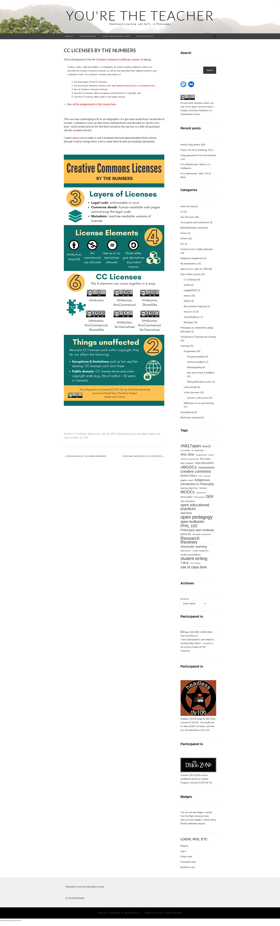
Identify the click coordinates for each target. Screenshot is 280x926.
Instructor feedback (196, 362)
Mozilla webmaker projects (193, 823)
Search (209, 70)
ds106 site (209, 722)
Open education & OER (116, 36)
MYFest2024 (199, 497)
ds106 (186, 285)
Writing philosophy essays (199, 382)
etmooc (187, 295)
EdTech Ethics (145, 36)
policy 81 (186, 534)
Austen (211, 455)
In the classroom (191, 392)
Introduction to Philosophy (197, 484)
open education (188, 501)
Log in (183, 851)
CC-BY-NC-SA (205, 782)
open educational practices (195, 507)
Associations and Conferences (195, 222)
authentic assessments (190, 459)
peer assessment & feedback (201, 372)
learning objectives (189, 488)
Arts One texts (187, 217)
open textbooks (192, 522)
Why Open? (195, 643)
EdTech (184, 238)
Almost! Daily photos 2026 (193, 144)
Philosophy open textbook (197, 530)
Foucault (206, 476)
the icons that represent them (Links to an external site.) (128, 85)
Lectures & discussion (197, 398)
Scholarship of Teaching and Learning (198, 337)
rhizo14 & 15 (190, 312)
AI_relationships (198, 450)
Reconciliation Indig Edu (195, 306)
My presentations (189, 263)
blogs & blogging (187, 463)
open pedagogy (197, 517)
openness (186, 513)
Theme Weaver (173, 913)
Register (184, 846)
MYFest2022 (186, 497)
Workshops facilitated (191, 417)
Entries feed (186, 856)
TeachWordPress (192, 317)
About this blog (188, 206)
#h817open (191, 446)
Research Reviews (190, 540)
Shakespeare (186, 551)
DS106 (197, 775)
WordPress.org (187, 867)
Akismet (18, 920)
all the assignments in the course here (94, 104)
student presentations (191, 554)
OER (209, 497)
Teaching (185, 346)
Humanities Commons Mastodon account (84, 886)
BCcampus (205, 459)
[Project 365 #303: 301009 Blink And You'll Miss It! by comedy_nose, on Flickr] (198, 634)
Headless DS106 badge (192, 719)
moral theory (201, 493)
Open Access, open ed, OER (101, 434)
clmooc (184, 233)
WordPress (132, 913)
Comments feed (188, 862)
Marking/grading (194, 367)
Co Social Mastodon (74, 898)
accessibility (185, 450)
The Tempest (195, 563)
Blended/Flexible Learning (193, 228)
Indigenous (202, 480)
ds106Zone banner (189, 779)
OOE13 (187, 301)
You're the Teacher (140, 15)
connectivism (206, 467)
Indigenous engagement (192, 258)
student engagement (200, 551)
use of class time (194, 567)
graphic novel (187, 480)
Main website (88, 36)
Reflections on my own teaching (199, 403)
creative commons (196, 472)
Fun (182, 244)
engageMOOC (190, 290)
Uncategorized (187, 412)
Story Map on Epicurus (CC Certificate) (143, 456)
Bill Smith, (211, 719)
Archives (185, 599)
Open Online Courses (126, 434)
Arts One (187, 454)
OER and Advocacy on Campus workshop (85, 456)
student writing (194, 559)
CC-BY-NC (194, 722)
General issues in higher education (197, 249)
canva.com (77, 137)
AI (182, 212)
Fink (200, 476)
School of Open (191, 647)
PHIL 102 (189, 526)
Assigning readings (196, 356)
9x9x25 (206, 446)
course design (190, 387)
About (69, 36)
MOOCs (188, 492)
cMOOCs (189, 467)
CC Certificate (80, 434)
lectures (203, 488)
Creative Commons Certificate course (117, 59)
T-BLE (185, 562)
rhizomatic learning (194, 546)
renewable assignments (201, 534)
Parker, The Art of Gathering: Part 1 (197, 150)
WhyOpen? (189, 322)
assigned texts (201, 455)
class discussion (204, 463)
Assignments (190, 351)
